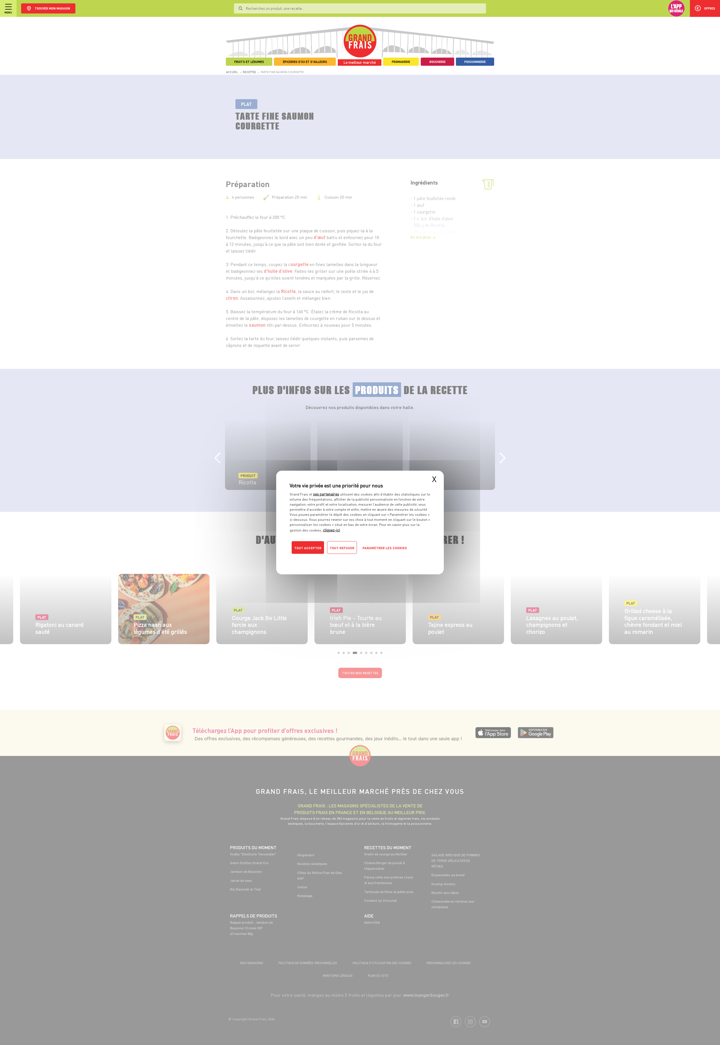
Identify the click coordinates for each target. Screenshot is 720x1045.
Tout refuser (342, 548)
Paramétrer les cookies (385, 548)
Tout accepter (307, 548)
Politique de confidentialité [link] (327, 559)
